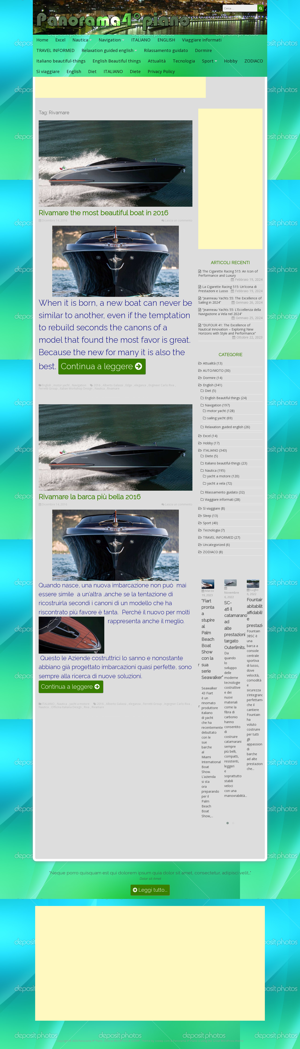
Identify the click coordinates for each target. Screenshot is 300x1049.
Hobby (230, 61)
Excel (60, 40)
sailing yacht (216, 418)
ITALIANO (140, 40)
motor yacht (61, 385)
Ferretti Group (48, 388)
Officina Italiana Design (66, 707)
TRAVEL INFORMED (55, 50)
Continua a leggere (103, 367)
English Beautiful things (117, 61)
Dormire (203, 50)
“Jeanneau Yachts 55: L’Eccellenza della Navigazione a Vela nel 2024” (229, 311)
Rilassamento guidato (166, 50)
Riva (86, 707)
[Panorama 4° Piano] (113, 30)
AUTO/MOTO (213, 370)
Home (42, 40)
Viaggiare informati (201, 40)
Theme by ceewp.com (155, 1040)
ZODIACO (253, 61)
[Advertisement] (120, 87)
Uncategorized (214, 544)
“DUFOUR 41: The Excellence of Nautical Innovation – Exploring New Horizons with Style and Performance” (227, 329)
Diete (135, 71)
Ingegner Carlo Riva (177, 704)
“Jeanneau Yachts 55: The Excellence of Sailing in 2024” (230, 300)
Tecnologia (184, 61)
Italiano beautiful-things (61, 61)
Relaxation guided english (107, 50)
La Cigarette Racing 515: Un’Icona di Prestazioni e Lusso (227, 288)
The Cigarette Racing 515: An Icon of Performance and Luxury (228, 273)
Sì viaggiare (48, 71)
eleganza (135, 704)
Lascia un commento (178, 220)
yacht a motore (79, 704)
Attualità (157, 61)
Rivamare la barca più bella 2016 (90, 497)
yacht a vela (216, 483)
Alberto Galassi (113, 385)
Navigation (110, 40)
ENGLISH (166, 40)
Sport (208, 61)
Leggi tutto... (152, 890)
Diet (92, 71)
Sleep (207, 515)
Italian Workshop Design (76, 388)
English (74, 71)
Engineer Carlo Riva (161, 385)
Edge (128, 385)
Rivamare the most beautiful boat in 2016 (103, 213)
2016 (97, 385)
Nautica (80, 40)
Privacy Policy (161, 71)
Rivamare (113, 388)
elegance (140, 385)
